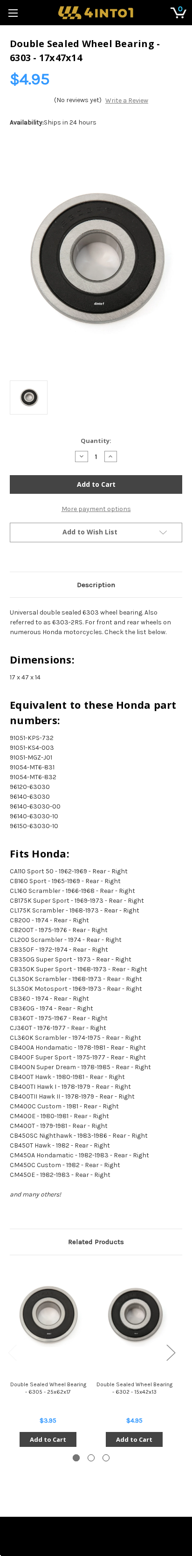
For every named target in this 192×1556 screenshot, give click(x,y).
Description (96, 585)
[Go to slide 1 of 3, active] (76, 1457)
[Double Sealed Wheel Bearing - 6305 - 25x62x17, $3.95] (48, 1314)
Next (170, 1352)
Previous (12, 1352)
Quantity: (96, 440)
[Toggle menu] (13, 13)
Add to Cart (48, 1439)
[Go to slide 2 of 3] (91, 1457)
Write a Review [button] (126, 100)
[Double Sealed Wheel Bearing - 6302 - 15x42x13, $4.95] (134, 1314)
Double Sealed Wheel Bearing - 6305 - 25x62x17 (48, 1388)
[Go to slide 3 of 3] (106, 1457)
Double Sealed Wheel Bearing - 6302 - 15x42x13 (134, 1388)
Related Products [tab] (96, 1242)
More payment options (96, 509)
